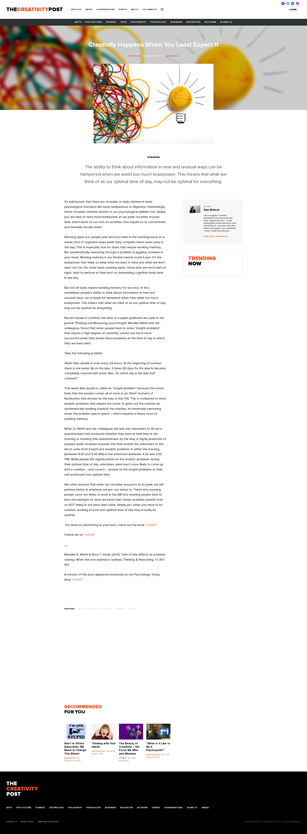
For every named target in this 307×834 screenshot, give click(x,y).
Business (176, 22)
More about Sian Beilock (216, 236)
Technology (56, 808)
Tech (123, 22)
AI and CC (226, 22)
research (120, 609)
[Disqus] (119, 659)
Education (193, 22)
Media (89, 10)
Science (111, 22)
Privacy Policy (27, 822)
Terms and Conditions (47, 822)
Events (123, 10)
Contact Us (11, 822)
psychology (106, 609)
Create (156, 808)
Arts (78, 22)
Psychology (158, 22)
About (135, 10)
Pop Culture (93, 22)
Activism (210, 22)
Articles (76, 10)
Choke (150, 525)
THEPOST (22, 789)
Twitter (89, 534)
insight (93, 609)
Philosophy (138, 22)
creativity (81, 609)
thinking (132, 609)
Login (292, 10)
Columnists (149, 10)
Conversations (105, 10)
